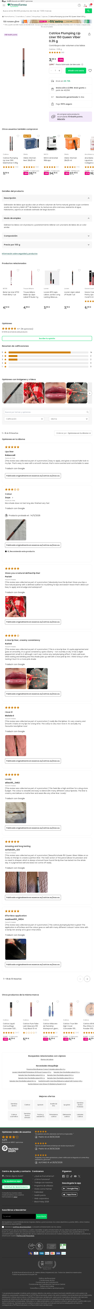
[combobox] (77, 433)
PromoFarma (9, 17)
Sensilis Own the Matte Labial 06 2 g (60, 1078)
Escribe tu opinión (47, 338)
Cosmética (20, 17)
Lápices (45, 17)
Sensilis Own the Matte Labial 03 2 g (60, 1075)
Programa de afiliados (43, 1185)
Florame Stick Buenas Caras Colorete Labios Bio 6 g (46, 1069)
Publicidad (38, 1192)
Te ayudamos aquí (12, 1181)
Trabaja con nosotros (43, 1182)
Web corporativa (41, 1198)
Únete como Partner (43, 1189)
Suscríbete (41, 1216)
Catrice (52, 49)
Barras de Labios (47, 1059)
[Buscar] (88, 10)
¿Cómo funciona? (42, 1179)
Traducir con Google (15, 468)
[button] (12, 393)
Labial (28, 17)
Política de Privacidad (26, 1236)
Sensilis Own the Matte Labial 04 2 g (23, 1081)
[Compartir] (89, 34)
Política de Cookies (47, 1286)
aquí (15, 1197)
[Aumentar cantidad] (59, 70)
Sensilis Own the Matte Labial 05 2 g (31, 1078)
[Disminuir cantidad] (51, 70)
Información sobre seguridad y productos (19, 253)
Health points (40, 1195)
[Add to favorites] (90, 71)
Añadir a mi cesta (76, 70)
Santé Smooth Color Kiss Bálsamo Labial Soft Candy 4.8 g (60, 1081)
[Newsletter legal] (3, 1227)
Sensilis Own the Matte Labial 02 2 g (31, 1075)
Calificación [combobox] (11, 419)
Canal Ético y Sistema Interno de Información (47, 1288)
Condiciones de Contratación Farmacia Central (47, 1284)
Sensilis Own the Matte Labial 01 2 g (67, 1072)
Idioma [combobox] (54, 419)
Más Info (61, 119)
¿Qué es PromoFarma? (44, 1176)
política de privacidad (22, 1227)
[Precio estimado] (82, 64)
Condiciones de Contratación (47, 1282)
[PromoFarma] (17, 5)
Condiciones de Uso (47, 1280)
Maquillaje (36, 17)
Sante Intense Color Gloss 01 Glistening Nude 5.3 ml (47, 1084)
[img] (23, 62)
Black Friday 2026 (41, 1201)
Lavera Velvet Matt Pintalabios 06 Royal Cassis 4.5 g (31, 1072)
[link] (17, 329)
